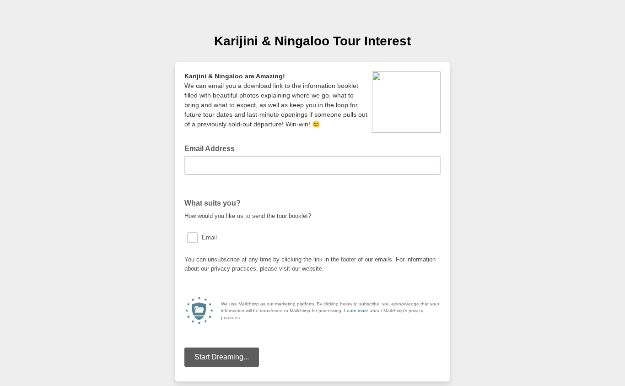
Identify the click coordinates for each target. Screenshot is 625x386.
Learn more (356, 310)
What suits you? (215, 202)
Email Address (212, 148)
